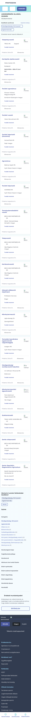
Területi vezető (7, 115)
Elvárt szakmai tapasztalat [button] (9, 570)
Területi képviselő (8, 186)
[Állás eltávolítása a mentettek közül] (28, 52)
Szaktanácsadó (7, 415)
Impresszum (5, 649)
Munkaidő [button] (4, 587)
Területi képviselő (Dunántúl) (8, 135)
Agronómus (6, 161)
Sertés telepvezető (9, 439)
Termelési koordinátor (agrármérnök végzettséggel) (10, 340)
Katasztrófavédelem (8, 535)
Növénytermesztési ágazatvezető (9, 390)
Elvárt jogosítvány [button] (7, 579)
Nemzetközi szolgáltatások (10, 652)
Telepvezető (6, 238)
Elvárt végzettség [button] (6, 575)
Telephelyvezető (8, 40)
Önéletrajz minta (7, 710)
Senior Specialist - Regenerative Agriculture (11, 466)
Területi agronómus (9, 89)
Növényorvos (6, 545)
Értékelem (15, 608)
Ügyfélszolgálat (6, 660)
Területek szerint (7, 690)
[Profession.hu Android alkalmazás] (20, 635)
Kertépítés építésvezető (10, 59)
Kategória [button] (4, 517)
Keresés (21, 9)
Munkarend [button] (5, 558)
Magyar (16, 624)
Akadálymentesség (8, 682)
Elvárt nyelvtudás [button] (6, 566)
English (24, 624)
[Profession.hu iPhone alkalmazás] (8, 635)
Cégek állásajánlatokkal (9, 697)
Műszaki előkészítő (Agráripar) (9, 291)
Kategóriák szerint (7, 700)
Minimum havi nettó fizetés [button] (10, 562)
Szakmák (4, 703)
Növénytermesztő (8, 314)
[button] (12, 26)
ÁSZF (3, 672)
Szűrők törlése (25, 23)
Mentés (5, 504)
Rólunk (5, 624)
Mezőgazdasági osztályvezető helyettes (10, 366)
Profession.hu (10, 3)
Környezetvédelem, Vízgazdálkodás (13, 540)
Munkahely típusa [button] (7, 583)
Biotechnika (6, 529)
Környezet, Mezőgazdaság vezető (13, 537)
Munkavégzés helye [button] (7, 550)
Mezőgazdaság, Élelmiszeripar (12, 542)
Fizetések (4, 707)
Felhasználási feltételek (9, 675)
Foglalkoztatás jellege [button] (8, 554)
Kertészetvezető (8, 264)
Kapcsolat (4, 664)
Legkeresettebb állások (9, 694)
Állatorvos (5, 527)
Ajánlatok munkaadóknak (10, 646)
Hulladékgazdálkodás (9, 532)
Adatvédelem (6, 679)
